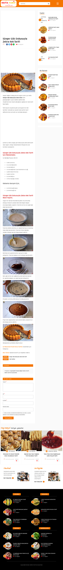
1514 (50, 50)
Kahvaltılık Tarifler (52, 451)
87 (15, 512)
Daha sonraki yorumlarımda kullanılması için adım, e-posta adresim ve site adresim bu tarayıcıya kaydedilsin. (17, 413)
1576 (50, 40)
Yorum (4, 382)
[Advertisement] (18, 22)
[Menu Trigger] (57, 3)
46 (15, 536)
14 (58, 461)
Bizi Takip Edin (8, 478)
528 (43, 536)
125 (50, 98)
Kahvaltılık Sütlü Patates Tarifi (49, 509)
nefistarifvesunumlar (10, 459)
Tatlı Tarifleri (12, 359)
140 (50, 88)
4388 (50, 30)
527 (43, 546)
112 (15, 522)
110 (15, 556)
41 (42, 502)
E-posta (5, 400)
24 (17, 461)
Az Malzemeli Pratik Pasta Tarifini (12, 347)
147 (50, 117)
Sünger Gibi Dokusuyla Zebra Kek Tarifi (18, 356)
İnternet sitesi (6, 406)
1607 (50, 20)
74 (43, 522)
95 (50, 78)
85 (15, 502)
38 (42, 511)
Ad (4, 394)
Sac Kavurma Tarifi (53, 57)
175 (50, 107)
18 (38, 461)
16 (18, 44)
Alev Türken (6, 352)
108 (15, 546)
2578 (50, 58)
